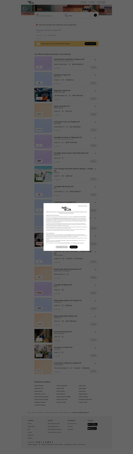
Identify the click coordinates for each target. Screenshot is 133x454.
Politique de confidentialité (65, 242)
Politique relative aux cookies (78, 242)
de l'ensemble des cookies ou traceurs (60, 218)
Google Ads (69, 234)
